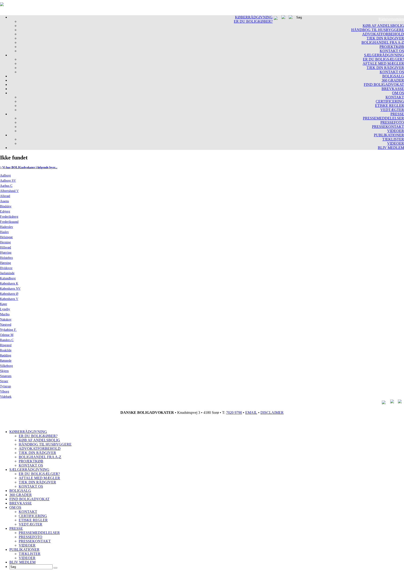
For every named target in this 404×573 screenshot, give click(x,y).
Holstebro (6, 257)
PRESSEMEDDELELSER (383, 118)
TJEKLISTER (393, 139)
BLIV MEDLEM (391, 148)
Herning (5, 242)
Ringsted (5, 345)
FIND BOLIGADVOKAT (384, 84)
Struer (4, 381)
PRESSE (397, 114)
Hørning (5, 263)
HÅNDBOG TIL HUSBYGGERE (377, 30)
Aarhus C (6, 185)
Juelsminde (7, 273)
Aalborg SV (8, 180)
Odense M (6, 335)
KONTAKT (395, 97)
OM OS (398, 93)
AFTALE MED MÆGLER (383, 63)
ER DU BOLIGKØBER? (253, 21)
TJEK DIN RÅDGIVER (385, 38)
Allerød (5, 196)
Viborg (4, 391)
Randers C (7, 340)
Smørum (5, 376)
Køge (3, 304)
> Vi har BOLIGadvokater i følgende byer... (28, 167)
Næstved (5, 324)
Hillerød (5, 247)
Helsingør (6, 237)
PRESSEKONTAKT (388, 127)
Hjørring (5, 252)
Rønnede (5, 360)
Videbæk (5, 396)
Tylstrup (5, 386)
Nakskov (5, 319)
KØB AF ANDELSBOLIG (383, 26)
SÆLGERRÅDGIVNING (384, 55)
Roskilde (5, 350)
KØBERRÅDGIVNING (254, 17)
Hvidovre (6, 268)
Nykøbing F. (8, 330)
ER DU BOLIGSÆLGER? (383, 59)
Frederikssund (9, 221)
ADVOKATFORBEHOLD (383, 34)
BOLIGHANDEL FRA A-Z (382, 42)
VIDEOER (395, 131)
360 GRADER (393, 80)
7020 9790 (234, 412)
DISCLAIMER (272, 412)
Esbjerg (5, 211)
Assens (4, 201)
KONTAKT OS (392, 51)
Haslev (4, 232)
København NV (10, 288)
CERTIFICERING (390, 101)
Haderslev (6, 227)
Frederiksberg (9, 216)
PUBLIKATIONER (389, 135)
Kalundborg (8, 278)
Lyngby (5, 309)
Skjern (4, 371)
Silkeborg (6, 366)
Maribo (5, 314)
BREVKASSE (393, 89)
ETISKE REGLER (389, 106)
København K (9, 283)
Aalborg (5, 175)
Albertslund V (9, 191)
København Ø (9, 294)
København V (9, 299)
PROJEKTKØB (391, 47)
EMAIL (251, 412)
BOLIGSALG (393, 76)
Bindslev (5, 206)
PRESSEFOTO (392, 122)
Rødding (5, 355)
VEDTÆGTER (392, 110)
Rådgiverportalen (391, 19)
